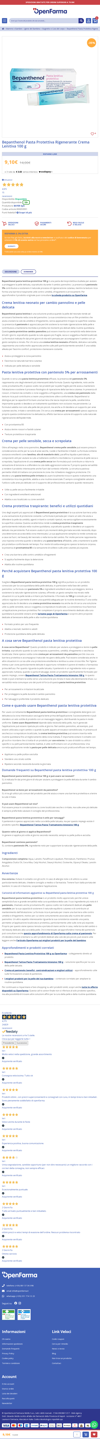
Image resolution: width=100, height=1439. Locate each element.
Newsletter (7, 1403)
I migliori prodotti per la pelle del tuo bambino (29, 978)
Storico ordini (8, 1388)
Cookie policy (8, 1358)
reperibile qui (57, 1419)
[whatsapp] (94, 1425)
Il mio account (8, 1384)
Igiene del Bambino (32, 28)
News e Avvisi (58, 1348)
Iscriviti (11, 246)
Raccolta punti (8, 1398)
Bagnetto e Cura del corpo (53, 28)
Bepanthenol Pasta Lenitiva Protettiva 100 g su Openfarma (36, 953)
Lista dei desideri (9, 1393)
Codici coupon (58, 1339)
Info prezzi (8, 180)
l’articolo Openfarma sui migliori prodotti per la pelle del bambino (51, 940)
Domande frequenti (10, 1348)
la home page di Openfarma (52, 613)
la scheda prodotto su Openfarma (69, 295)
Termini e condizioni (11, 1363)
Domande (28, 271)
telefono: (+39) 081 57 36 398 (20, 1285)
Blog (54, 1353)
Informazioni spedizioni (12, 1343)
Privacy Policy (8, 1353)
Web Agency (76, 1413)
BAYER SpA (19, 205)
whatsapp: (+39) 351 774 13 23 (21, 1296)
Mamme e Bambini (14, 28)
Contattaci (56, 1363)
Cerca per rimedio (60, 1343)
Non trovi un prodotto (62, 1358)
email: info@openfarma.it (18, 1291)
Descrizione (11, 271)
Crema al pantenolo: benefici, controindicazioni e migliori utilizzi (39, 970)
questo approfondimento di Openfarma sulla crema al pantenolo (58, 933)
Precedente (8, 1042)
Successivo (22, 1042)
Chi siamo (6, 1339)
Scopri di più (25, 212)
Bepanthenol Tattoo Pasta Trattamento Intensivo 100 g (55, 675)
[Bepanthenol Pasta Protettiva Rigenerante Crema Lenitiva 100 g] (50, 86)
